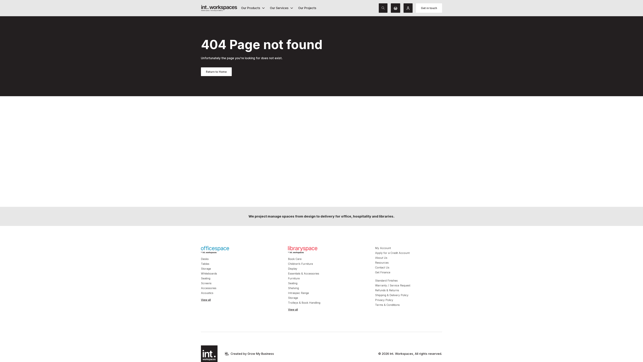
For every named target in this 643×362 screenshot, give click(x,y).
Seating (205, 278)
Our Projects (307, 8)
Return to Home (216, 71)
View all (206, 299)
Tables (205, 263)
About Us (381, 257)
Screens (206, 283)
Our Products (250, 8)
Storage (206, 268)
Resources (382, 262)
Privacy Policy (384, 300)
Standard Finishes (386, 280)
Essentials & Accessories (303, 273)
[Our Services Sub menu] (291, 8)
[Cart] (395, 8)
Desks (205, 259)
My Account (383, 248)
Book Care (295, 259)
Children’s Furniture (300, 263)
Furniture (294, 278)
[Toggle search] (383, 8)
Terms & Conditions (387, 305)
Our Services (279, 8)
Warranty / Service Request (392, 285)
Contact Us (382, 267)
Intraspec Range (298, 293)
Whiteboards (209, 273)
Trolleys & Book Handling (304, 302)
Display (292, 268)
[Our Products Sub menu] (263, 8)
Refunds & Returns (387, 290)
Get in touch (429, 8)
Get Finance (382, 272)
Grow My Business (260, 353)
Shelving (293, 288)
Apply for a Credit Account (392, 253)
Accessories (208, 288)
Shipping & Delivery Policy (391, 295)
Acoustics (207, 293)
